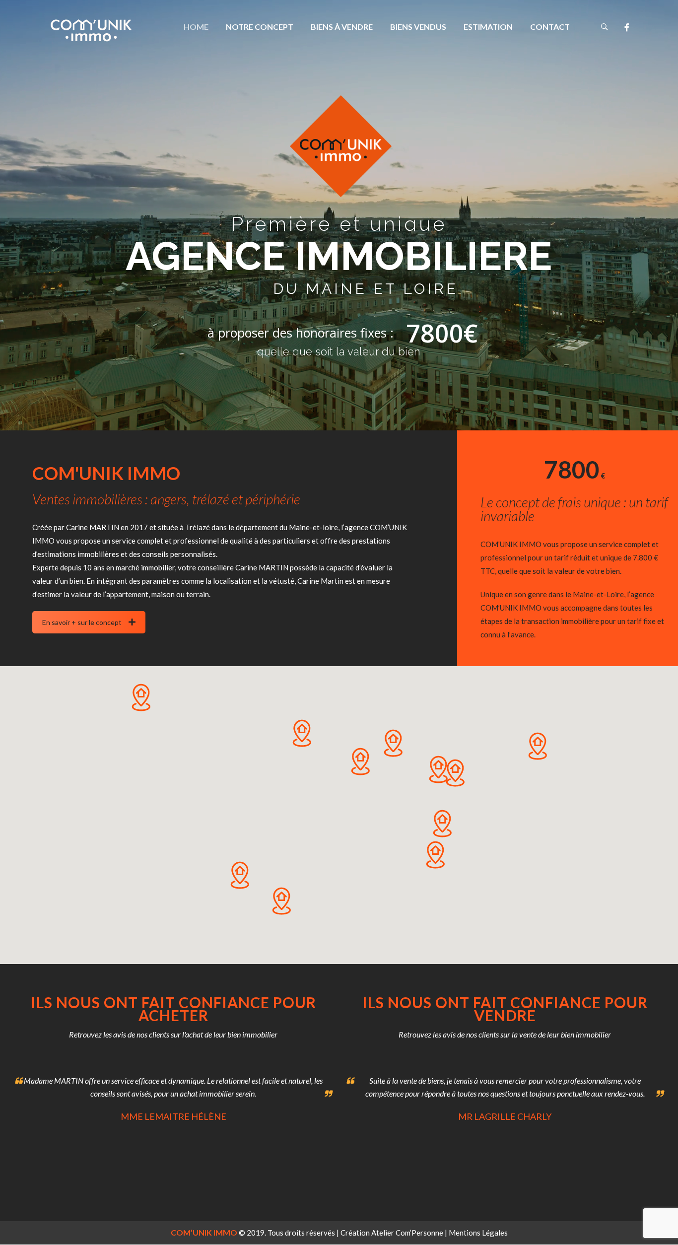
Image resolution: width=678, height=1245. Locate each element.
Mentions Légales (478, 1232)
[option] (173, 1096)
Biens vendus (418, 26)
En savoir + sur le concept (82, 622)
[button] (438, 769)
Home (196, 26)
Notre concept (259, 26)
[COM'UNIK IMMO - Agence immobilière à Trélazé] (91, 30)
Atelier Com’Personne (407, 1232)
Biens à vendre (342, 26)
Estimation (488, 26)
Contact (550, 26)
